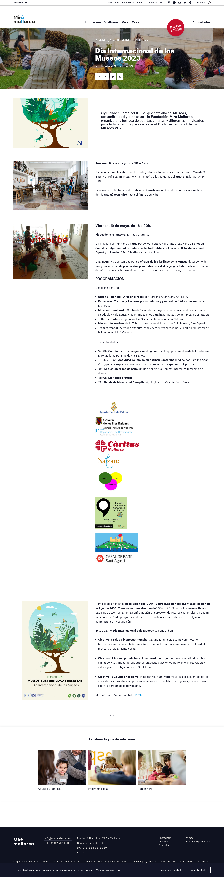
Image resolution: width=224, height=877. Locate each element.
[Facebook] (174, 2)
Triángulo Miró (154, 2)
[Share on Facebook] (105, 76)
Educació (131, 40)
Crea (135, 22)
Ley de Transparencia (117, 861)
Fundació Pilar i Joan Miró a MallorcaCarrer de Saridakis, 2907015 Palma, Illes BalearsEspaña (98, 845)
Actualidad (113, 2)
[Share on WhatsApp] (120, 76)
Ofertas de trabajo (65, 861)
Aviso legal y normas (144, 861)
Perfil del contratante (90, 861)
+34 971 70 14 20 (59, 842)
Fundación (93, 22)
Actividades (201, 22)
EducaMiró (128, 2)
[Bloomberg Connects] (190, 2)
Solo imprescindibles (171, 869)
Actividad (101, 40)
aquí (119, 869)
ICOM (139, 695)
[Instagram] (169, 2)
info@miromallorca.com (58, 838)
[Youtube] (179, 2)
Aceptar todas (199, 869)
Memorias (46, 861)
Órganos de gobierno (25, 861)
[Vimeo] (184, 2)
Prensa (140, 2)
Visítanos (111, 22)
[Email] (98, 76)
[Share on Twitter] (113, 76)
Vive (125, 22)
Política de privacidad (171, 861)
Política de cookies (197, 861)
